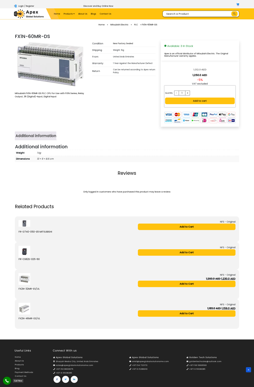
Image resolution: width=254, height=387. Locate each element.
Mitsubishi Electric (119, 24)
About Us (82, 13)
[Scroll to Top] (248, 369)
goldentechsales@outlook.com (205, 361)
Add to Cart (187, 226)
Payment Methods (24, 372)
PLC (136, 24)
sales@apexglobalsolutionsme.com (74, 365)
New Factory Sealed (123, 43)
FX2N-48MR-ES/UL (29, 318)
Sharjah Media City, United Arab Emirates (77, 361)
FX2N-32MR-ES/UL (29, 288)
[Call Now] (7, 381)
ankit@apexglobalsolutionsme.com (150, 361)
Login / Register (26, 6)
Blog (17, 368)
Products (68, 13)
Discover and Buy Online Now (98, 6)
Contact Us (105, 13)
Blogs (93, 13)
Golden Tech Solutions (203, 357)
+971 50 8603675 (64, 369)
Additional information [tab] (36, 135)
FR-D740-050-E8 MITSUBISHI (35, 231)
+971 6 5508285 (64, 373)
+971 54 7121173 (139, 365)
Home (57, 13)
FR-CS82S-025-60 (29, 259)
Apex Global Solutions (69, 357)
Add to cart (200, 101)
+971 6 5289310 (140, 369)
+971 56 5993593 (198, 365)
